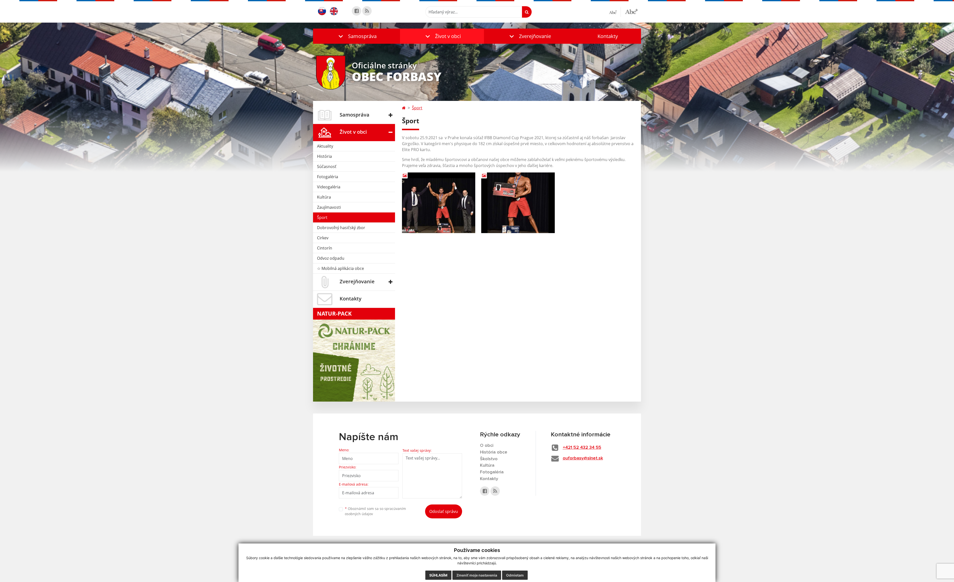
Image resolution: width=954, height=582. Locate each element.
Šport (322, 217)
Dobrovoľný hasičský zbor (341, 227)
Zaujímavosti (329, 207)
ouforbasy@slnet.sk (583, 458)
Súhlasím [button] (438, 575)
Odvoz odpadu (330, 258)
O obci (486, 445)
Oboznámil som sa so (375, 511)
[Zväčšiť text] (631, 11)
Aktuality (325, 146)
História (324, 156)
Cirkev (322, 238)
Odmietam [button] (515, 575)
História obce (493, 452)
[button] (356, 36)
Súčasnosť (326, 166)
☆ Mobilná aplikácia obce (340, 268)
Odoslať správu (443, 511)
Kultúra (324, 197)
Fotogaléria (327, 176)
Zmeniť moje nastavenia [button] (476, 575)
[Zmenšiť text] (615, 12)
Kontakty (607, 36)
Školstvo (489, 459)
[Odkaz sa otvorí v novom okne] (356, 11)
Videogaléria (328, 187)
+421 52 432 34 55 (582, 447)
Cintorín (324, 248)
